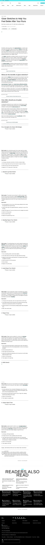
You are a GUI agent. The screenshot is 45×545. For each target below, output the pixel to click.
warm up (25, 156)
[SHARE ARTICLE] (9, 29)
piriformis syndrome (23, 84)
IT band (9, 84)
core (22, 154)
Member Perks (35, 5)
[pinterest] (25, 518)
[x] (13, 518)
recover (20, 49)
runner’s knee (16, 84)
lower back (10, 428)
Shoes (8, 5)
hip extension (22, 60)
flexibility (13, 296)
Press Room (14, 520)
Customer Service (35, 520)
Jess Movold (19, 115)
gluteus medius (6, 63)
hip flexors (25, 292)
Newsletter (7, 0)
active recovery (15, 106)
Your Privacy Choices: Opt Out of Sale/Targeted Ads (11, 539)
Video (29, 5)
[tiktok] (15, 518)
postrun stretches (12, 113)
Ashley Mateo (4, 26)
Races (25, 5)
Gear (12, 5)
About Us (41, 5)
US (3, 0)
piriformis (3, 244)
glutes (5, 56)
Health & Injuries (18, 5)
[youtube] (18, 518)
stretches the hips (20, 196)
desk (24, 88)
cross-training (23, 105)
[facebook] (20, 518)
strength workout (22, 426)
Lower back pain (4, 84)
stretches (24, 336)
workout (7, 50)
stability (3, 247)
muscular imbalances (12, 79)
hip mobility (25, 385)
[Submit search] (10, 3)
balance (24, 245)
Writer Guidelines (24, 520)
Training (3, 5)
